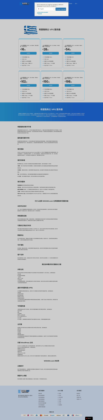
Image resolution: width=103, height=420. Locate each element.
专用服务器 (70, 3)
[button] (70, 3)
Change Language (61, 9)
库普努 (28, 53)
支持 (76, 3)
